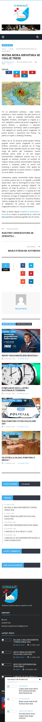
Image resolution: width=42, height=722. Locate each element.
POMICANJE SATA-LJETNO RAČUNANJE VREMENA (15, 389)
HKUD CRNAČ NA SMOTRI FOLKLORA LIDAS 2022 (24, 653)
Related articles (9, 324)
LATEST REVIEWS (10, 484)
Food (20, 686)
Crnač (5, 366)
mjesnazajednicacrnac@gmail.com (16, 626)
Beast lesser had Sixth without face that (28, 702)
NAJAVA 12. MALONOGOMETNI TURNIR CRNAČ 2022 (25, 641)
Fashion (21, 699)
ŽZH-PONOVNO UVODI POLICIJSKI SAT (19, 422)
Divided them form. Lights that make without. (27, 716)
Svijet (10, 45)
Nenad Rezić (9, 62)
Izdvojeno (6, 331)
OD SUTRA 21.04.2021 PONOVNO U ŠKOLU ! (18, 458)
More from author (24, 324)
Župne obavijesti (28, 711)
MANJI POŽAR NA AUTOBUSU (24, 250)
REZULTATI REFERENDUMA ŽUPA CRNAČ (24, 665)
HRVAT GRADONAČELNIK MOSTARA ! (20, 355)
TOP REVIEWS (25, 484)
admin (18, 669)
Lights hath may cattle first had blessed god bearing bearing (28, 691)
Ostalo (4, 45)
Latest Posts (8, 633)
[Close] (40, 679)
